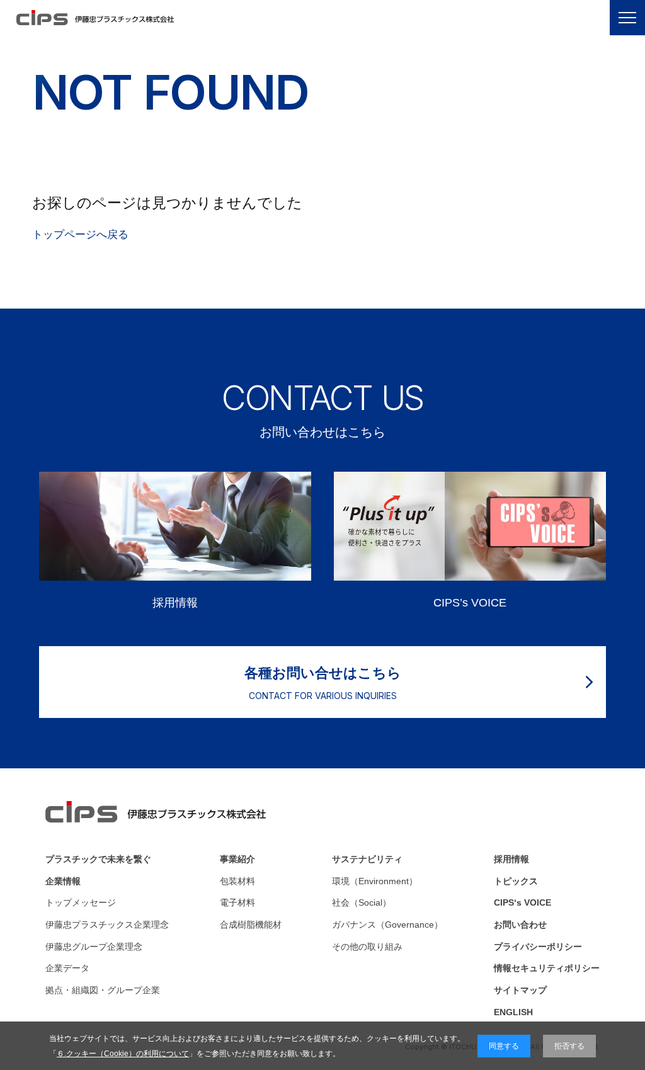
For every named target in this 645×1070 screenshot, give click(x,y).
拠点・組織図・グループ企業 (102, 990)
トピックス (516, 881)
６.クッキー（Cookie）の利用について (123, 1053)
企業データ (67, 968)
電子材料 (237, 902)
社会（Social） (361, 902)
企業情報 (63, 881)
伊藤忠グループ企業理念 (93, 947)
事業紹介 (237, 859)
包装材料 (237, 881)
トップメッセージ (80, 902)
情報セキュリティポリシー (547, 968)
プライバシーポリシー (538, 947)
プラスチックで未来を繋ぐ (98, 859)
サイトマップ (520, 990)
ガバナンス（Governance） (387, 924)
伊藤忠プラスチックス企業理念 (107, 924)
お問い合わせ (520, 924)
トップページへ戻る (80, 234)
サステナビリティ (367, 859)
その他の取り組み (367, 947)
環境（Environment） (375, 881)
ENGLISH (513, 1012)
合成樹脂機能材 (251, 924)
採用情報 (511, 859)
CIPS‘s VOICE (522, 902)
